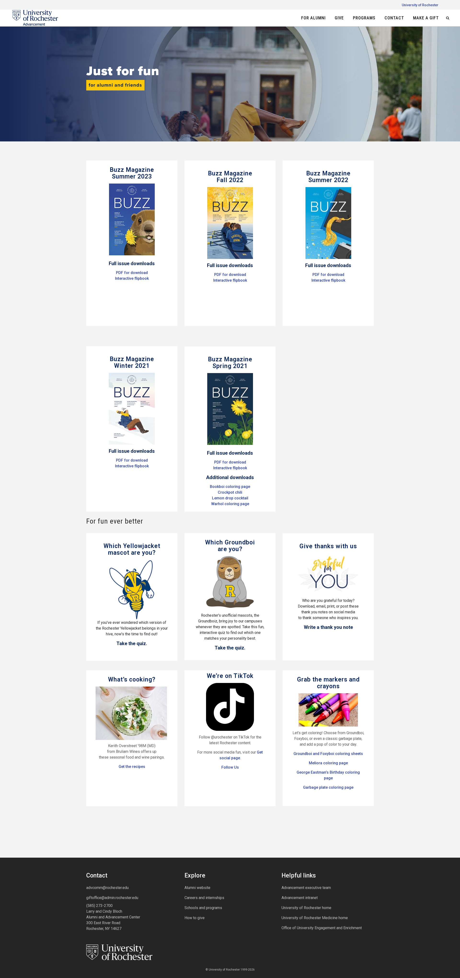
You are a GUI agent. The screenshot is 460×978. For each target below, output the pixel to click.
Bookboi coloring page (230, 486)
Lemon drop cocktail (230, 498)
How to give (194, 918)
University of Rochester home (306, 907)
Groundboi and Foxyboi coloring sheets (328, 753)
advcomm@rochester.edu (107, 887)
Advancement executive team (306, 887)
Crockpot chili (230, 492)
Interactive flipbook (132, 278)
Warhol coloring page (230, 504)
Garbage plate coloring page (328, 787)
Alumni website (197, 887)
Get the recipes (132, 766)
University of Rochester (420, 5)
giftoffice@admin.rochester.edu (112, 897)
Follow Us (230, 767)
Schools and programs (203, 907)
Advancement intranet (300, 897)
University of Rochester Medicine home (315, 918)
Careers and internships (204, 897)
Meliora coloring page (328, 763)
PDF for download (132, 272)
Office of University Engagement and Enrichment (322, 928)
